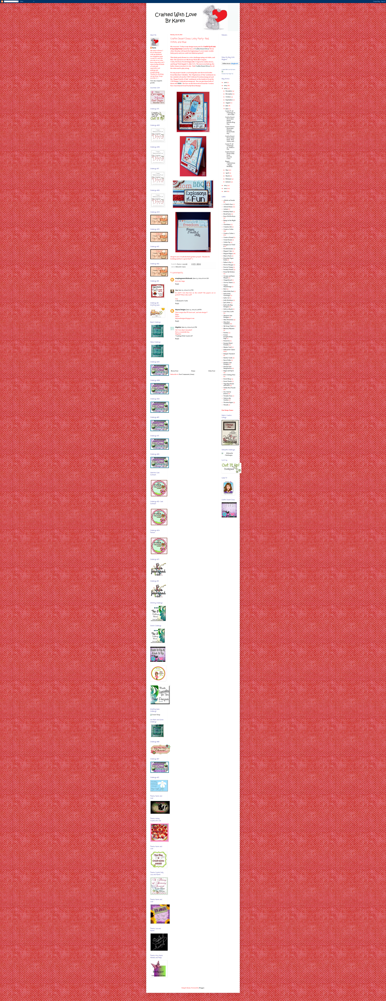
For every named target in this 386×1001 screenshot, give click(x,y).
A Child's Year (228, 204)
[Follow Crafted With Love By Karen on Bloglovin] (230, 65)
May (227, 170)
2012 (225, 189)
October (228, 97)
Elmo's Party (227, 256)
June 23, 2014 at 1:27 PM (186, 290)
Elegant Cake (227, 251)
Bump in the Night (229, 220)
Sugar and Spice (228, 371)
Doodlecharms (228, 249)
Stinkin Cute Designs (227, 363)
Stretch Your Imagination (227, 367)
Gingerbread (227, 280)
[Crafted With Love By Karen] (222, 72)
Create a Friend (228, 237)
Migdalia (178, 327)
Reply (177, 284)
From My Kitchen (229, 272)
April (227, 173)
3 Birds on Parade (229, 200)
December (229, 91)
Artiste (225, 209)
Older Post (211, 371)
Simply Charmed (229, 354)
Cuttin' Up (226, 242)
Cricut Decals (227, 240)
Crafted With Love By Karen (228, 69)
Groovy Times (228, 283)
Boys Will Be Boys (229, 216)
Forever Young (228, 267)
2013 (225, 186)
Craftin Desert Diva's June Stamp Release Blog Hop (230, 120)
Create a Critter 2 (229, 233)
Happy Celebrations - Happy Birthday (230, 163)
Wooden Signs (228, 402)
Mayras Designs (180, 310)
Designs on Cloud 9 (229, 245)
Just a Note (226, 303)
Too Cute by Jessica (227, 393)
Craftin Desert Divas (202, 49)
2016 (225, 83)
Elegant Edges (228, 254)
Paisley (225, 333)
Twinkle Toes (227, 396)
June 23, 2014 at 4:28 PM (193, 310)
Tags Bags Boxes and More (228, 384)
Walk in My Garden (227, 399)
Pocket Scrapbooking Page (228, 336)
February (229, 179)
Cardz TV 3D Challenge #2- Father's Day (229, 146)
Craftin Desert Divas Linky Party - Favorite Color (229, 155)
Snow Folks (227, 360)
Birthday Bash (228, 212)
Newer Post (174, 371)
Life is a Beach (228, 309)
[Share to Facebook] (198, 264)
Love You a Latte (228, 312)
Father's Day (227, 262)
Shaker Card (227, 347)
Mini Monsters (228, 320)
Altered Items (227, 207)
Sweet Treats (227, 381)
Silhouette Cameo (181, 267)
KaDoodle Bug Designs (228, 306)
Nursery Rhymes (228, 329)
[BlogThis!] (194, 264)
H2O (224, 289)
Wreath (225, 405)
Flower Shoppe (228, 265)
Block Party (227, 214)
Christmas (226, 225)
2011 (225, 191)
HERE (179, 84)
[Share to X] (196, 264)
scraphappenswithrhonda (183, 278)
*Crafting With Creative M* (184, 336)
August (228, 103)
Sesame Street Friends (228, 344)
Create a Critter (228, 229)
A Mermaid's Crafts (181, 301)
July (227, 106)
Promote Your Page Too (227, 73)
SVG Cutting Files (229, 375)
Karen (154, 48)
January (228, 182)
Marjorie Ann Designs (227, 316)
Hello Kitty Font (228, 291)
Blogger (201, 988)
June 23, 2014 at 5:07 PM (189, 327)
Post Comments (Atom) (186, 374)
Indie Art (226, 298)
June (227, 109)
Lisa (176, 290)
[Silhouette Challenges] (229, 455)
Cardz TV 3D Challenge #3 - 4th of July (230, 113)
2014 (225, 88)
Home (193, 371)
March (228, 176)
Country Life (227, 227)
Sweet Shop (227, 379)
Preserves (226, 341)
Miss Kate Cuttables (226, 323)
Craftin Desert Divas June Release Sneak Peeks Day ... (230, 130)
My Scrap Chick (228, 326)
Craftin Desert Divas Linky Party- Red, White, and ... (230, 138)
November (229, 94)
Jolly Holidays (228, 300)
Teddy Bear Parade (229, 388)
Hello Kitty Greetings (227, 294)
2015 (225, 86)
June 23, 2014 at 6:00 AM (201, 278)
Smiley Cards (227, 358)
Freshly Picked (228, 270)
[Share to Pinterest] (200, 264)
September (229, 100)
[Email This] (192, 264)
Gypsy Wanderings (227, 286)
